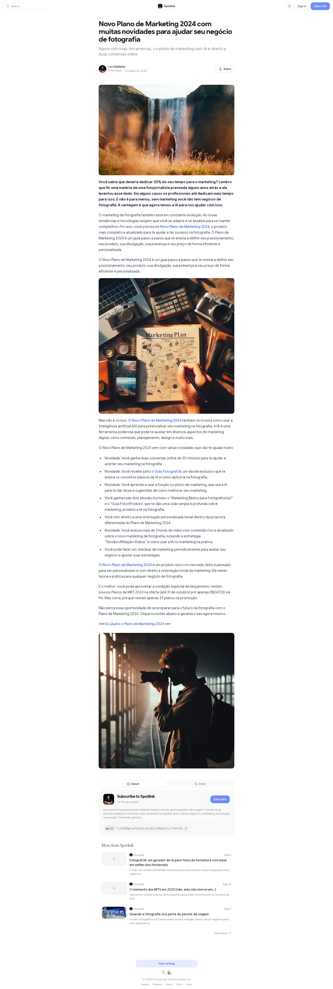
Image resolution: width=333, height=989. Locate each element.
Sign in (302, 6)
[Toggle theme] (289, 6)
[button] (26, 6)
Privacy (169, 984)
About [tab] (135, 784)
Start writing (167, 963)
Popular (145, 984)
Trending (157, 984)
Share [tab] (202, 784)
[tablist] (166, 784)
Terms (179, 984)
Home (189, 984)
